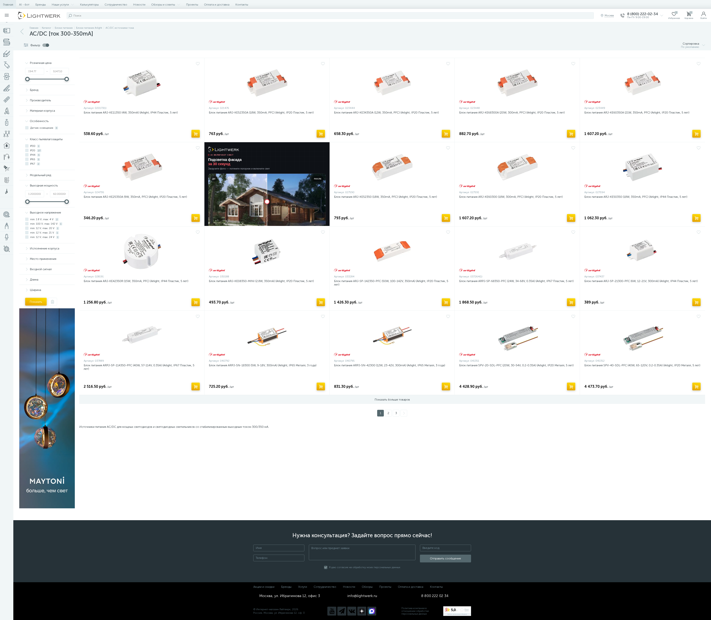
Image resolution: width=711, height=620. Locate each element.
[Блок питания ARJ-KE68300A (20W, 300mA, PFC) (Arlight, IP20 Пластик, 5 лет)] (517, 83)
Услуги (302, 587)
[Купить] (195, 134)
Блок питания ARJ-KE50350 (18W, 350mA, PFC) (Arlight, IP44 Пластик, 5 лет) (635, 197)
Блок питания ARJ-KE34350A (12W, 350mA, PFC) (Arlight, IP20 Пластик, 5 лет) (386, 112)
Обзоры (367, 587)
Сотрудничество (116, 4)
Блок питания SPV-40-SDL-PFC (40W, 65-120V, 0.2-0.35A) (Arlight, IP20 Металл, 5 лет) (642, 365)
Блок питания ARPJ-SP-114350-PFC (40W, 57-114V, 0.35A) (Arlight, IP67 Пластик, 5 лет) (139, 367)
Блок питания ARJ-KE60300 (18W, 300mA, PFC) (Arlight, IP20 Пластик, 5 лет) (511, 197)
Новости (139, 4)
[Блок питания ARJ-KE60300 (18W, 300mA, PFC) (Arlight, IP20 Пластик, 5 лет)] (517, 167)
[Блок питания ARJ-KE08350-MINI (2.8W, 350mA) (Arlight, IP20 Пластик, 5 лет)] (267, 251)
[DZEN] (361, 611)
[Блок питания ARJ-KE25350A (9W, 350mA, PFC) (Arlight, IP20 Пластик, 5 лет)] (142, 167)
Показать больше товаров (392, 399)
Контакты (241, 4)
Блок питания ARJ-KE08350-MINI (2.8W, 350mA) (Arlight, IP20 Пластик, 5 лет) (261, 281)
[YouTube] (331, 611)
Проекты (192, 4)
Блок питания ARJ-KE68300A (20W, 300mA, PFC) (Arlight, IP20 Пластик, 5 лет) (512, 112)
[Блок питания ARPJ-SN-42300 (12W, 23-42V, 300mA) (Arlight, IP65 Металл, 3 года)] (392, 335)
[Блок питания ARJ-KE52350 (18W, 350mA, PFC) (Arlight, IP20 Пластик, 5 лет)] (392, 167)
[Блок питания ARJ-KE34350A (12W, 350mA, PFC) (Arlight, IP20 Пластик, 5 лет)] (392, 83)
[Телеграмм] (341, 611)
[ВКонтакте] (351, 611)
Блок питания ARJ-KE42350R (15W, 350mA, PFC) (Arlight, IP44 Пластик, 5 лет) (136, 281)
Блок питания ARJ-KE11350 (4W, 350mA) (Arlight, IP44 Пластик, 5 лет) (131, 112)
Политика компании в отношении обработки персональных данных (415, 611)
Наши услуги (60, 4)
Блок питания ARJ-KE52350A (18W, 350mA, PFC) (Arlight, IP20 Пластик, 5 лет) (261, 112)
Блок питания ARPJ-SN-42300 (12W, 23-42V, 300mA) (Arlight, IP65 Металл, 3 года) (389, 365)
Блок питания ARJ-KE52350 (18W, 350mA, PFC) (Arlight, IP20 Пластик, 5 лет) (385, 197)
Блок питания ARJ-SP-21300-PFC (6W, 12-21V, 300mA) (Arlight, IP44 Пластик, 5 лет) (641, 281)
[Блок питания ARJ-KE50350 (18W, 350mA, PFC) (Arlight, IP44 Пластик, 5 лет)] (642, 167)
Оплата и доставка (216, 4)
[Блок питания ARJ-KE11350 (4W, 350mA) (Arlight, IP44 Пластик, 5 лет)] (142, 83)
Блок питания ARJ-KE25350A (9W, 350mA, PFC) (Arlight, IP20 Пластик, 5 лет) (135, 197)
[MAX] (371, 611)
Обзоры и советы (163, 4)
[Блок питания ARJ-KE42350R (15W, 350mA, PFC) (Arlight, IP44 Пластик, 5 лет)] (142, 251)
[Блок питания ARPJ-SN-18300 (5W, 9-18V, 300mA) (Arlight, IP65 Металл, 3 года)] (267, 335)
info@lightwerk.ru (362, 596)
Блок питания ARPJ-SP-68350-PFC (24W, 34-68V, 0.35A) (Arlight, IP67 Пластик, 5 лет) (516, 281)
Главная (8, 4)
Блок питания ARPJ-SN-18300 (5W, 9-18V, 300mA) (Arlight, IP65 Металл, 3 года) (262, 365)
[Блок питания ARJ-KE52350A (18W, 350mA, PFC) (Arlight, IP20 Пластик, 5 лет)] (267, 83)
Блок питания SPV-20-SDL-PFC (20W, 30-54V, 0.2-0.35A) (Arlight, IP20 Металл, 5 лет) (516, 365)
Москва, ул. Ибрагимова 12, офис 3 (289, 596)
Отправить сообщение (445, 558)
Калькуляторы (89, 4)
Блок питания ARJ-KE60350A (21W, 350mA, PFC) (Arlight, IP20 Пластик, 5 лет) (636, 112)
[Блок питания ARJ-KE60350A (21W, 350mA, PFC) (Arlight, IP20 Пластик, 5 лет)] (642, 83)
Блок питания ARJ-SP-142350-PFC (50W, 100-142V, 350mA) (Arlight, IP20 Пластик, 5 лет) (391, 282)
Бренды (40, 4)
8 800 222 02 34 (434, 596)
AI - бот (24, 4)
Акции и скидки (263, 587)
